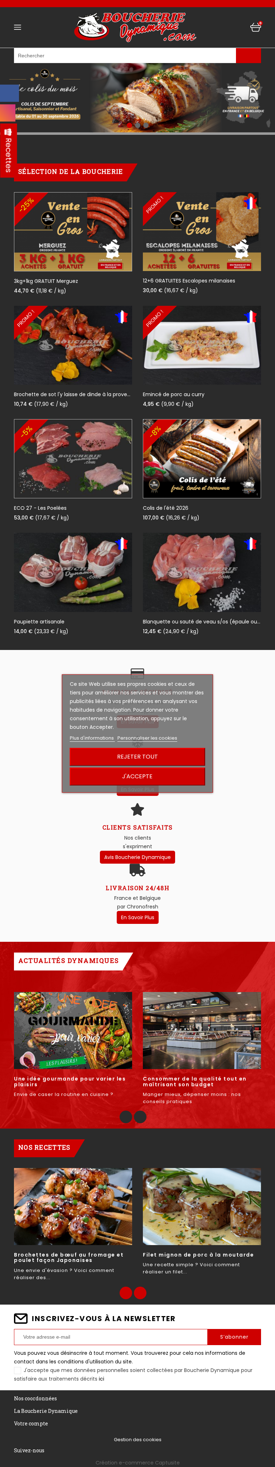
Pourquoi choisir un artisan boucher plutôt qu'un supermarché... (199, 1081)
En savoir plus (137, 917)
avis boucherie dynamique (137, 857)
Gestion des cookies (137, 1439)
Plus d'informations (92, 738)
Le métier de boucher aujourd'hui (66, 1078)
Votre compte (31, 1423)
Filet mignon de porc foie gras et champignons (65, 1257)
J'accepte (137, 776)
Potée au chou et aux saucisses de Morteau (197, 1257)
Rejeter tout (137, 757)
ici (101, 1378)
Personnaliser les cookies (147, 738)
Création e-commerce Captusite (138, 1462)
